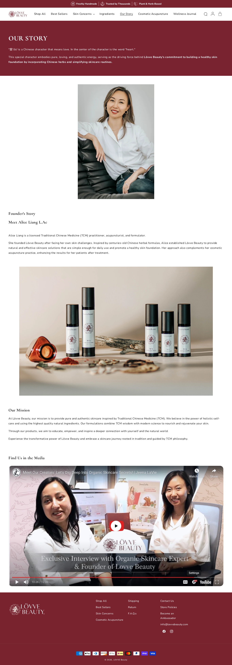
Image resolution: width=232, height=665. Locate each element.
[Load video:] (116, 526)
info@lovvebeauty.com (174, 624)
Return (132, 607)
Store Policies (168, 607)
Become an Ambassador (168, 616)
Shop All (101, 601)
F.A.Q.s (132, 613)
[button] (83, 14)
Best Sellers (103, 607)
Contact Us (167, 601)
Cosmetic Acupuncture (109, 619)
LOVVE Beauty (120, 660)
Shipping (133, 601)
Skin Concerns (104, 613)
